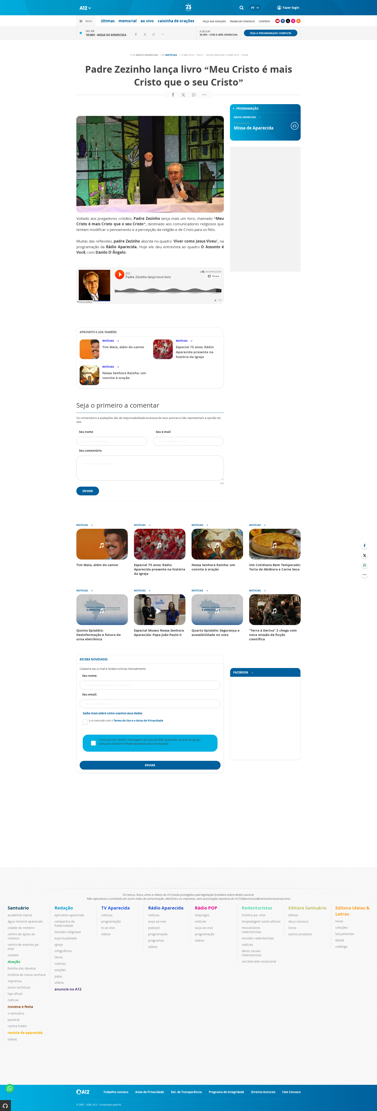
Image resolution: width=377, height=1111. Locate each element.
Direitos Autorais (263, 1092)
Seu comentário (90, 451)
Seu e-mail (163, 432)
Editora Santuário (307, 908)
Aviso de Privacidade (149, 1092)
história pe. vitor (254, 915)
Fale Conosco (291, 1092)
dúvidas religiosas (68, 932)
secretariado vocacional (259, 961)
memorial (127, 20)
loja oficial (15, 994)
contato (264, 21)
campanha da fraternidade (65, 923)
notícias (13, 1000)
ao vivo (147, 20)
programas (156, 940)
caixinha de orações (176, 20)
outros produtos (300, 934)
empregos (202, 915)
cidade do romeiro (21, 928)
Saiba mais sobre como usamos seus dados (112, 713)
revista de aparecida (25, 1032)
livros (292, 928)
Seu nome (86, 432)
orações (60, 970)
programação (111, 921)
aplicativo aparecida (69, 915)
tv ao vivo (108, 928)
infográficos (63, 951)
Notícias (171, 55)
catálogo (341, 946)
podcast (154, 928)
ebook (339, 940)
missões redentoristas (258, 938)
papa (58, 976)
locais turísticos (19, 987)
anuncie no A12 (68, 989)
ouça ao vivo (157, 921)
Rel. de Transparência (186, 1092)
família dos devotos (22, 968)
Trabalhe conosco (242, 21)
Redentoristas (257, 908)
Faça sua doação (214, 21)
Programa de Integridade (226, 1092)
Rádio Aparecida (165, 908)
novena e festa (20, 1006)
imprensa (15, 981)
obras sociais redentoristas (251, 953)
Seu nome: (89, 676)
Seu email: (89, 694)
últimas (108, 20)
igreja (59, 944)
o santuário (16, 1013)
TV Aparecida (115, 908)
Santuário (18, 908)
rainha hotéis (17, 1026)
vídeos (12, 1039)
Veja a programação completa (270, 33)
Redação (64, 908)
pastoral (14, 1020)
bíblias (293, 915)
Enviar (87, 491)
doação (14, 961)
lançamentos (344, 934)
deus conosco (298, 921)
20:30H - (219, 34)
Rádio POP (206, 908)
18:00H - (106, 35)
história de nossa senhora (27, 975)
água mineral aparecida (25, 921)
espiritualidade (66, 938)
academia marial (20, 915)
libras (59, 957)
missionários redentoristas (251, 930)
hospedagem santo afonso (261, 921)
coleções (341, 927)
